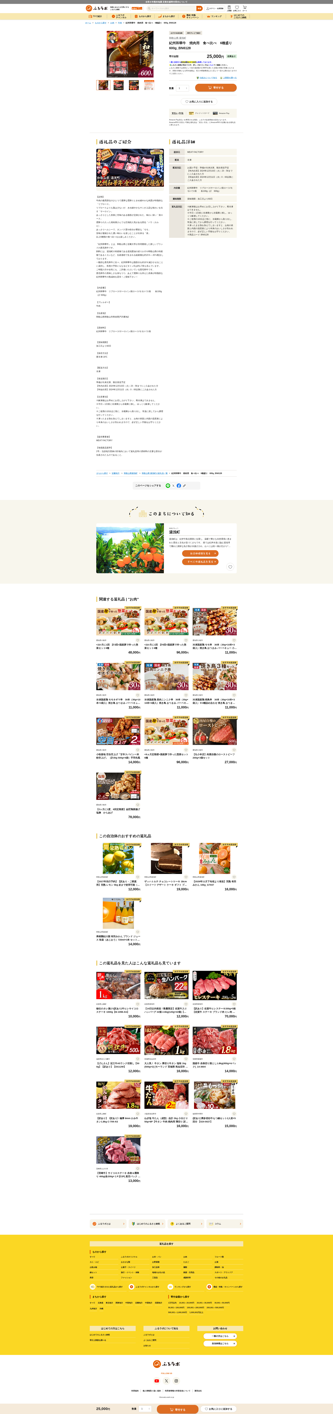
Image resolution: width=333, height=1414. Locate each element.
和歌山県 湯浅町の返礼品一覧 (155, 473)
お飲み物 (93, 1267)
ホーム (88, 23)
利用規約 (135, 1391)
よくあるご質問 (149, 1340)
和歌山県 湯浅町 (177, 38)
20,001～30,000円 (204, 1303)
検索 (199, 8)
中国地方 (148, 1303)
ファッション (126, 1278)
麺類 (185, 1267)
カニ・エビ (94, 1262)
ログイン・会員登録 (216, 8)
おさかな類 (125, 1262)
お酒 (216, 1262)
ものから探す (101, 23)
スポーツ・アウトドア (224, 1272)
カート (244, 11)
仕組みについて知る (208, 78)
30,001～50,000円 (222, 1303)
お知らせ (147, 1346)
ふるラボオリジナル (129, 1257)
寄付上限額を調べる (98, 1340)
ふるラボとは (148, 1335)
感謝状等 (187, 1278)
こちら (210, 65)
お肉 (112, 23)
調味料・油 (219, 1267)
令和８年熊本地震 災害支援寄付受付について (166, 2)
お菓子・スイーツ (128, 1267)
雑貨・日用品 (188, 1272)
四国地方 (158, 1303)
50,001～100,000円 (176, 1308)
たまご (186, 1262)
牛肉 (120, 23)
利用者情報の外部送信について (177, 1391)
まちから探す (102, 473)
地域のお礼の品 (158, 1272)
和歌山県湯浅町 (130, 473)
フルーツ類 (219, 1257)
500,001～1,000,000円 (177, 1312)
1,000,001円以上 (196, 1312)
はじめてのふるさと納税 (100, 1335)
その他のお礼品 (221, 1278)
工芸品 (155, 1278)
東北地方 (109, 1303)
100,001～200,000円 (195, 1308)
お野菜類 (155, 1262)
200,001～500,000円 (215, 1308)
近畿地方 (116, 473)
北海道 (100, 1303)
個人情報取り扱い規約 (152, 1391)
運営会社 (198, 1391)
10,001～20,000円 (186, 1303)
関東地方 (119, 1303)
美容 (91, 1278)
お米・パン (156, 1257)
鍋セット (93, 1272)
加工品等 (155, 1267)
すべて (92, 1257)
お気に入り (237, 11)
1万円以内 (172, 1303)
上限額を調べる (230, 78)
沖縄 (101, 1309)
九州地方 (93, 1309)
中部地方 (129, 1303)
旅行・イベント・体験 (130, 1272)
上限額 (229, 11)
